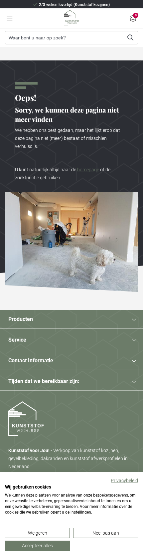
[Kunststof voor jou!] (26, 442)
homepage (88, 169)
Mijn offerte (133, 19)
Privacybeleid (124, 480)
